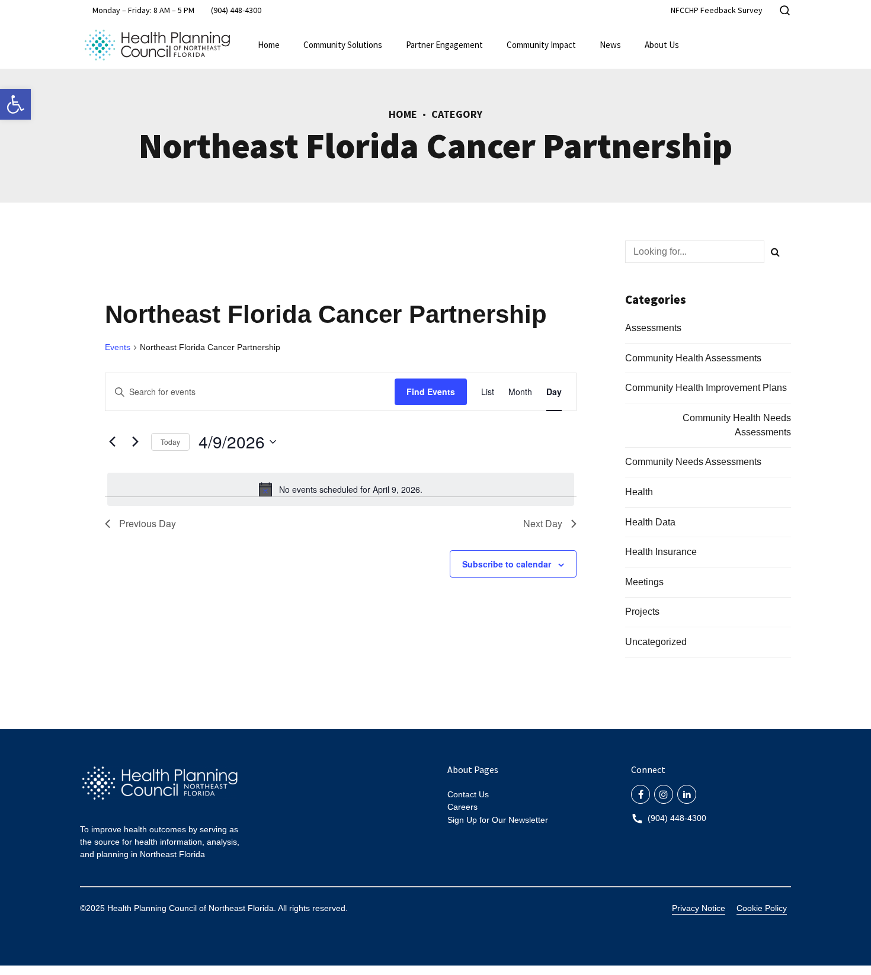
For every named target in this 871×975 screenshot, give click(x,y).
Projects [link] (642, 612)
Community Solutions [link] (342, 44)
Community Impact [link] (541, 44)
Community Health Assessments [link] (693, 358)
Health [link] (639, 492)
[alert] (340, 489)
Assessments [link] (653, 328)
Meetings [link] (644, 582)
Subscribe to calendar (506, 564)
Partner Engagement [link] (444, 44)
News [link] (610, 44)
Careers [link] (462, 807)
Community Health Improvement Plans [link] (706, 388)
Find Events (430, 391)
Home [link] (269, 44)
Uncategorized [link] (656, 642)
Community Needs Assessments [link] (693, 462)
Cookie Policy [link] (761, 908)
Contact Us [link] (468, 794)
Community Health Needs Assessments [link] (737, 425)
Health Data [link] (650, 522)
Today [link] (170, 442)
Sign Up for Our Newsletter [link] (497, 820)
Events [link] (117, 347)
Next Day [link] (542, 523)
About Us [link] (662, 44)
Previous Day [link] (147, 523)
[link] (15, 104)
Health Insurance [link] (661, 552)
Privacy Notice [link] (698, 908)
